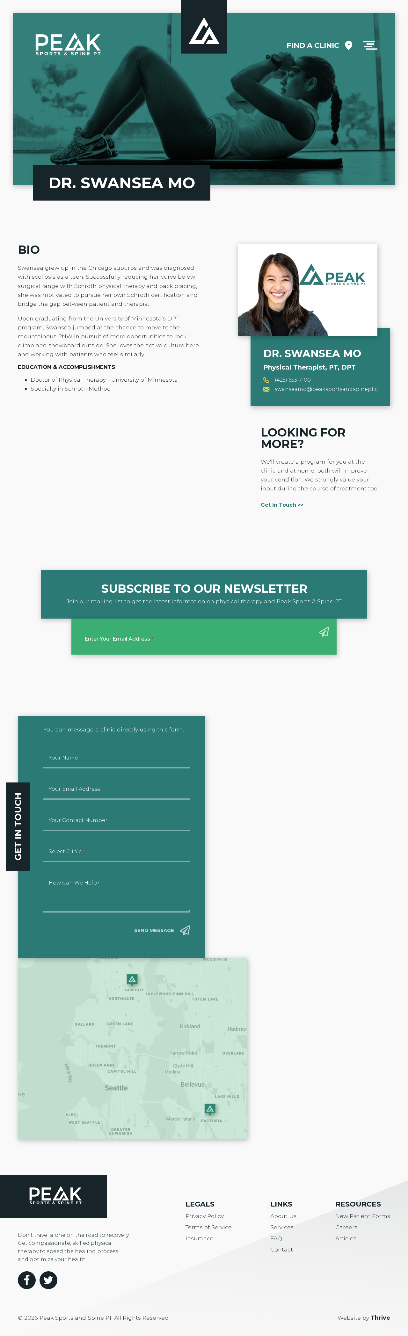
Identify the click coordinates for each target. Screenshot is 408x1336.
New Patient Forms (362, 1216)
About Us (283, 1216)
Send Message (154, 930)
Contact (281, 1249)
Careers (346, 1227)
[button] (370, 45)
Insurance (200, 1238)
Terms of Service (209, 1227)
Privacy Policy (205, 1216)
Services (282, 1227)
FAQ (276, 1238)
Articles (345, 1238)
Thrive (380, 1318)
